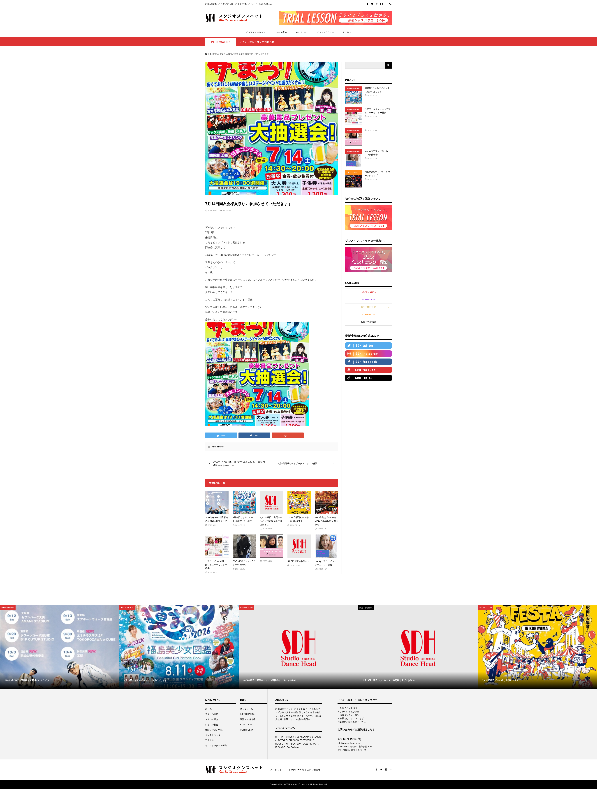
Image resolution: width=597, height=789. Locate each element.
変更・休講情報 (368, 321)
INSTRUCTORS (368, 307)
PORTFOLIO (368, 299)
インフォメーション (255, 32)
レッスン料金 (211, 724)
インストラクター (325, 32)
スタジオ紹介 (211, 719)
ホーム (208, 709)
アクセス (346, 32)
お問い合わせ (313, 769)
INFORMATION (221, 42)
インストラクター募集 (216, 745)
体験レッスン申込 (214, 730)
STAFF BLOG (368, 314)
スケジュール (301, 32)
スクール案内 (280, 32)
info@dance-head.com (349, 743)
